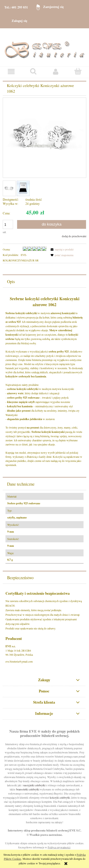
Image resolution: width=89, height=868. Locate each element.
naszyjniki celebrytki (34, 785)
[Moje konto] (55, 71)
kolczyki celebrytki (60, 797)
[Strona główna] (44, 46)
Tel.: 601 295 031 (16, 7)
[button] (11, 71)
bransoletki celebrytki (27, 789)
